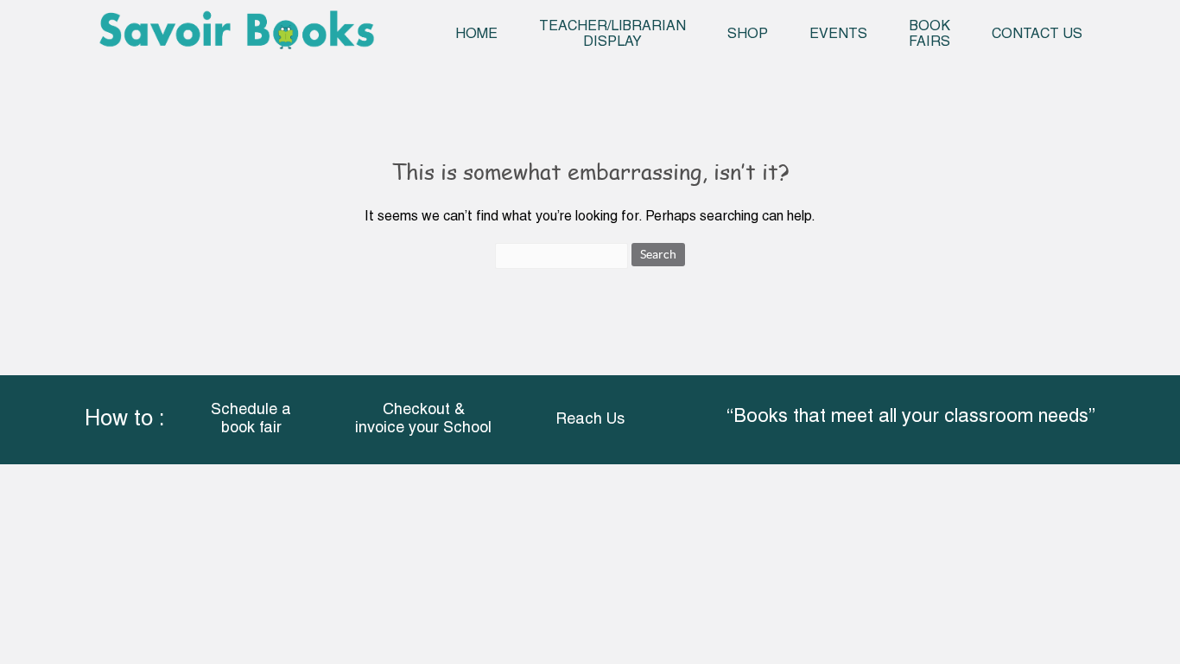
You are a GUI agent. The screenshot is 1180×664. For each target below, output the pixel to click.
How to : (124, 420)
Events (838, 35)
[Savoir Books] (236, 36)
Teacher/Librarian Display (612, 34)
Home (476, 35)
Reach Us (590, 419)
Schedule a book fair (251, 420)
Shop (747, 35)
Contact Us (1037, 35)
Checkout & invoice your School (423, 420)
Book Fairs (929, 34)
